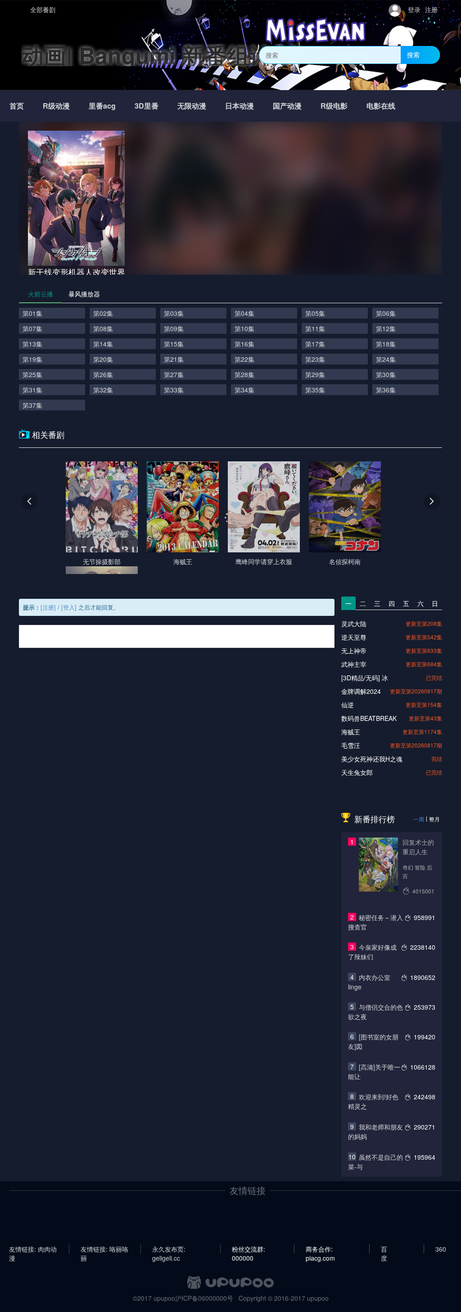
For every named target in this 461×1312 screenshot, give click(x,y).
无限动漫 (191, 105)
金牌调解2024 (361, 691)
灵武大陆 (353, 623)
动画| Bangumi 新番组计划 (157, 55)
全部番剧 (42, 9)
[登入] (69, 607)
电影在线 (380, 105)
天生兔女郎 (357, 772)
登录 (414, 9)
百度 (384, 1248)
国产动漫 (287, 105)
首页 (16, 105)
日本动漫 (239, 105)
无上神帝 (353, 650)
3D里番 (146, 105)
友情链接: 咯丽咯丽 (104, 1248)
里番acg (102, 105)
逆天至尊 (353, 637)
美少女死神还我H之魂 (371, 758)
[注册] (48, 607)
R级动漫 (56, 105)
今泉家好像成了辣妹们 (372, 952)
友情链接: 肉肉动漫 (33, 1248)
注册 (431, 9)
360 (440, 1248)
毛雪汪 (350, 745)
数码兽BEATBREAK (369, 718)
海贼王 (350, 731)
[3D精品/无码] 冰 (364, 677)
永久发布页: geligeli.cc (168, 1248)
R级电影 (334, 105)
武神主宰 (353, 664)
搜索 (413, 54)
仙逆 (347, 704)
